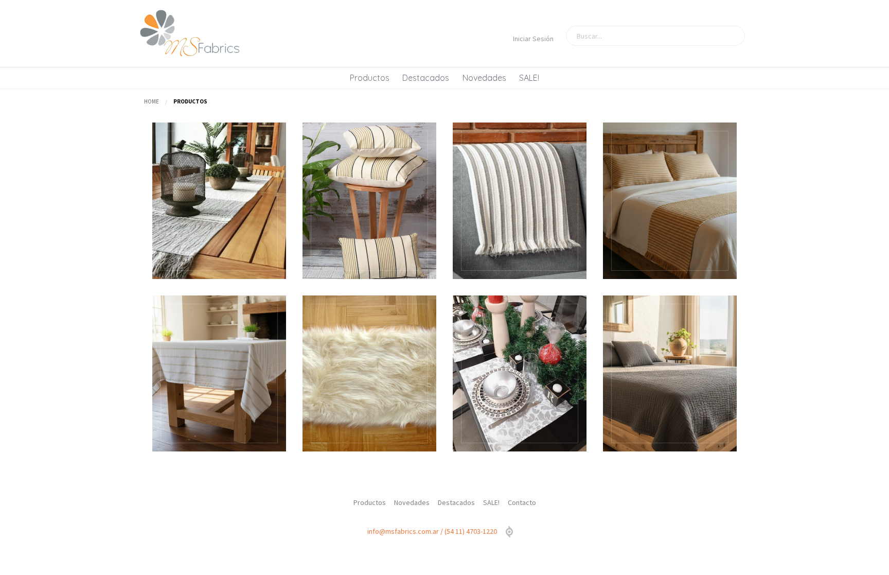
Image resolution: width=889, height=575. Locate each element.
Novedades (484, 78)
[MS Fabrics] (190, 33)
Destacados (425, 78)
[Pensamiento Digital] (509, 532)
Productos (369, 78)
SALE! (529, 78)
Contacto (522, 502)
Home (151, 101)
